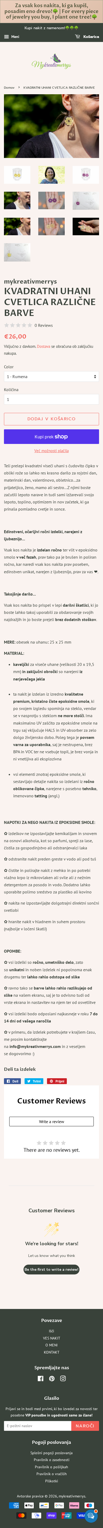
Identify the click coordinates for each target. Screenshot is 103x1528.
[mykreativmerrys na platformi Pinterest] (52, 1379)
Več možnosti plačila (51, 450)
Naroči (85, 1426)
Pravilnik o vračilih (51, 1473)
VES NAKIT (51, 1338)
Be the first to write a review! (51, 1269)
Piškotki (51, 1481)
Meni (14, 36)
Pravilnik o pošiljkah (51, 1467)
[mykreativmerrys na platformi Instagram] (63, 1379)
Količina (11, 389)
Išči (51, 1331)
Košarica (90, 37)
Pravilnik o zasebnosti (51, 1459)
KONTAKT (51, 1352)
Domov (9, 87)
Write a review (51, 1121)
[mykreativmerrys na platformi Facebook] (41, 1379)
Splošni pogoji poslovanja (51, 1452)
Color (8, 366)
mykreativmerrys (72, 1496)
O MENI (51, 1345)
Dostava (43, 346)
